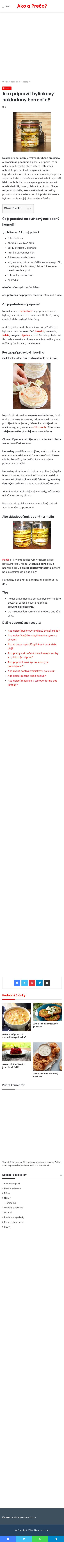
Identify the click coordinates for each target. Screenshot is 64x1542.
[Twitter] (24, 983)
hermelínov (26, 311)
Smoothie (11, 1203)
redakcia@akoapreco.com (23, 1517)
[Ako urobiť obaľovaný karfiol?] (47, 1056)
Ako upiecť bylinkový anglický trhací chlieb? (34, 630)
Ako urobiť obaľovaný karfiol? (45, 1075)
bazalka (39, 331)
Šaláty (7, 1227)
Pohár (5, 559)
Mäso (7, 1193)
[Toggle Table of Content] (26, 208)
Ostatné (8, 1212)
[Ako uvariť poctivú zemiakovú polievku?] (16, 1017)
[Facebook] (17, 983)
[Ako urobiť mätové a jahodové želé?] (16, 1051)
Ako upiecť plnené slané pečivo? (27, 675)
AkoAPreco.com (12, 81)
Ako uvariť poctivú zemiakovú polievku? (31, 671)
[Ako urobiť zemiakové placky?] (47, 1012)
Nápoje (7, 1198)
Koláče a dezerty (12, 1188)
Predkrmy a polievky (14, 1217)
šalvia (5, 335)
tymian (26, 335)
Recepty (26, 81)
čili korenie (39, 427)
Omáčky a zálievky (13, 1207)
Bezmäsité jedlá (12, 1183)
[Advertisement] (32, 46)
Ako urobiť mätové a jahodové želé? (13, 1066)
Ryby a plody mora (13, 1222)
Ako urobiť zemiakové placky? (45, 1025)
